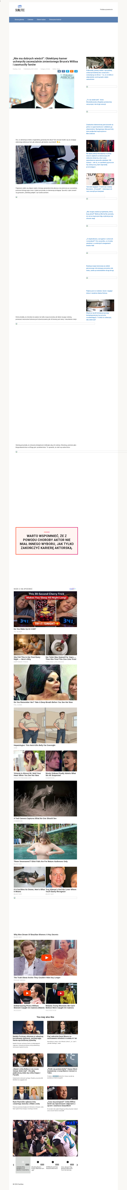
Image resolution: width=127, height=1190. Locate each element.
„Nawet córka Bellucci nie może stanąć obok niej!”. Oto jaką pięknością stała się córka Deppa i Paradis (26, 1072)
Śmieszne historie (55, 19)
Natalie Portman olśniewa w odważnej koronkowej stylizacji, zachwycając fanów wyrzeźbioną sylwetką (28, 1038)
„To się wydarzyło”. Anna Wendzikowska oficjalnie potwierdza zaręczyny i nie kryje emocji (99, 102)
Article (48, 69)
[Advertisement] (63, 38)
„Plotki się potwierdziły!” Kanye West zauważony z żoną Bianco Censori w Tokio (62, 1071)
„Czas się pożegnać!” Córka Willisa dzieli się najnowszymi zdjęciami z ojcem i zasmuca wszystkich (61, 1104)
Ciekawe (30, 19)
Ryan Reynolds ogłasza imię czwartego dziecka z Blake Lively (26, 1103)
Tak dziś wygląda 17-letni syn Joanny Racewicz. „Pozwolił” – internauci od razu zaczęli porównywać (99, 189)
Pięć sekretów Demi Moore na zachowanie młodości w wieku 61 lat (62, 1037)
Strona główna (19, 19)
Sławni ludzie (41, 19)
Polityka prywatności (106, 9)
